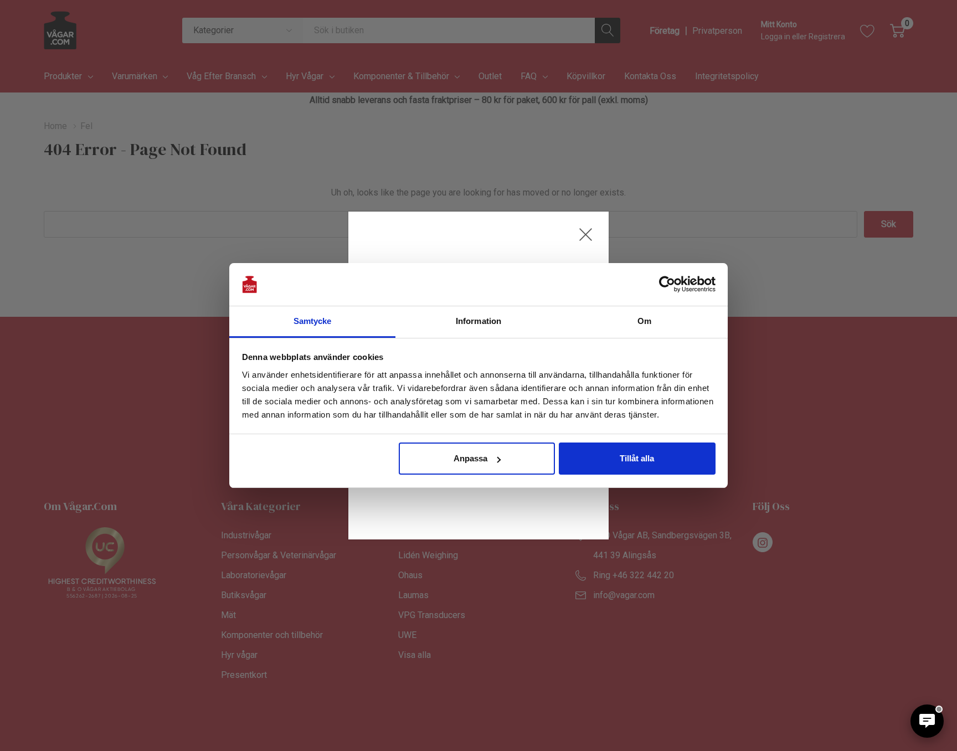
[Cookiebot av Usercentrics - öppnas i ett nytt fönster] (667, 284)
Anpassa (470, 458)
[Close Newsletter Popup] (585, 234)
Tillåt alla (637, 458)
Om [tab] (644, 321)
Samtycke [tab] (313, 321)
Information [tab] (478, 321)
